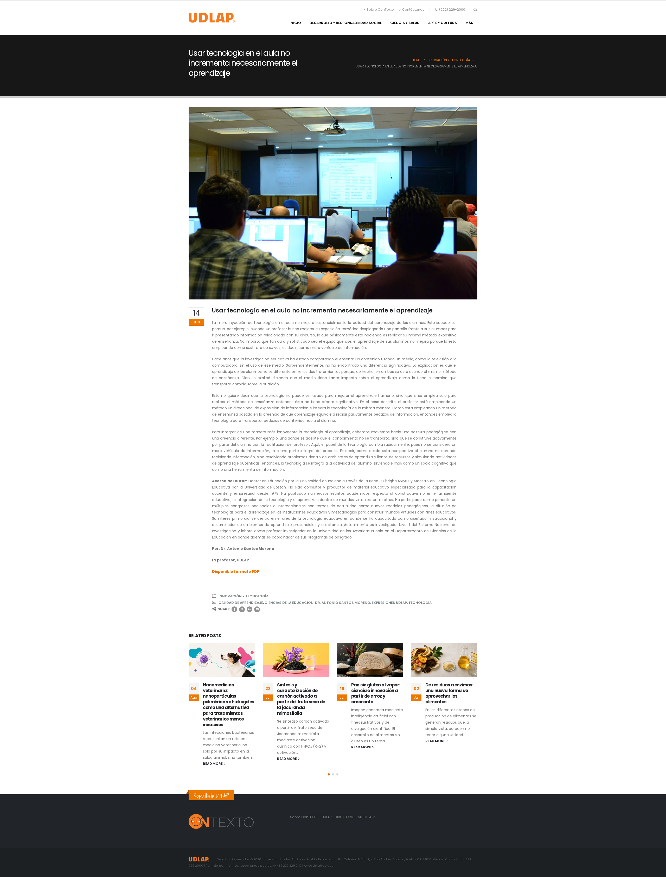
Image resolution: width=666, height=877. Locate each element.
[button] (475, 10)
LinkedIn (249, 609)
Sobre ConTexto (380, 9)
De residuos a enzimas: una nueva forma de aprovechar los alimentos (449, 693)
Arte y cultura (442, 22)
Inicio (295, 22)
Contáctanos (413, 9)
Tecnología (420, 602)
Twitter (242, 609)
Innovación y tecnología (243, 596)
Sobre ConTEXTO (304, 817)
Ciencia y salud (405, 22)
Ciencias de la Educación (289, 602)
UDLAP (327, 817)
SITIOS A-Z (366, 817)
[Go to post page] (222, 660)
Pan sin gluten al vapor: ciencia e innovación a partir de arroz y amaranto (375, 693)
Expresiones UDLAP (389, 602)
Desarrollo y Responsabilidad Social (346, 22)
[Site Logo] (212, 18)
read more (213, 763)
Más (469, 22)
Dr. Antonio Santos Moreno (342, 602)
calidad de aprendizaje (241, 602)
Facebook (234, 609)
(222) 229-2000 (452, 9)
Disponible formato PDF (235, 571)
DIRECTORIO (345, 817)
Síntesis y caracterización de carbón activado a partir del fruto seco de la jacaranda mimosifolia (301, 699)
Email (257, 609)
